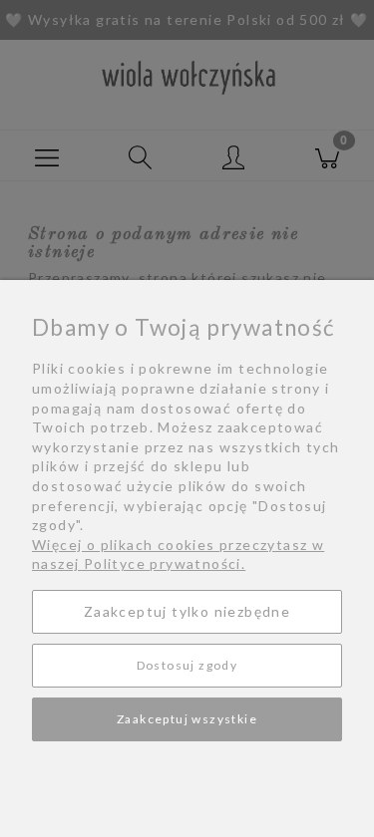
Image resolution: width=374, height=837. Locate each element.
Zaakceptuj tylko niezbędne (187, 611)
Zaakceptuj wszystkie (187, 718)
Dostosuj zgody (187, 665)
